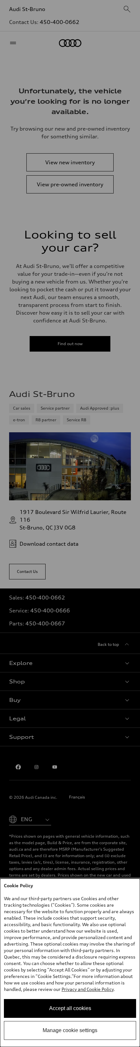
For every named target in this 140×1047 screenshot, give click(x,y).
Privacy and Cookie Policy (88, 989)
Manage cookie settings (70, 1030)
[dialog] (70, 962)
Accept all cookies (70, 1008)
